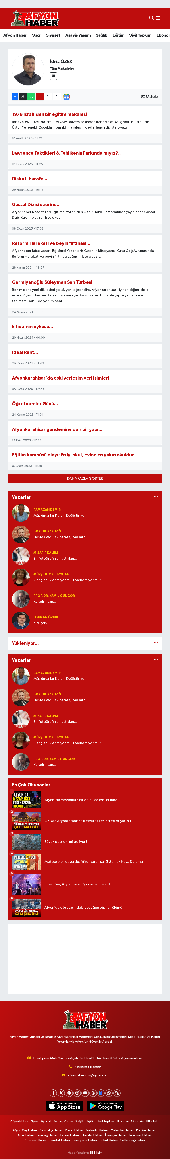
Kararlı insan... (44, 602)
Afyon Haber (15, 35)
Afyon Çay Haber (25, 1130)
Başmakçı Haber (51, 1130)
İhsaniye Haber (116, 1135)
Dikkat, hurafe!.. (29, 179)
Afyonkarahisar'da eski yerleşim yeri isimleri (60, 378)
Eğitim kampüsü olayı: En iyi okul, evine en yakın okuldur (73, 455)
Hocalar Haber (92, 1135)
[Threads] (93, 1093)
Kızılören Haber (36, 1140)
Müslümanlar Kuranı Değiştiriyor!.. (60, 516)
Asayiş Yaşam (78, 35)
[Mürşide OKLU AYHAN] (21, 577)
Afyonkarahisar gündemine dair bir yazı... (57, 429)
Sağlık (101, 35)
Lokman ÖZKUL (46, 617)
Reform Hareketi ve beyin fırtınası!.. (51, 243)
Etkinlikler (153, 1121)
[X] (61, 1093)
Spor (36, 35)
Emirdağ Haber (47, 1135)
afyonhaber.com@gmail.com (88, 1075)
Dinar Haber (25, 1135)
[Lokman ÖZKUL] (21, 620)
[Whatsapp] (109, 1093)
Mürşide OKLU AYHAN (51, 574)
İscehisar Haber (140, 1135)
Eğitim (118, 35)
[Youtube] (85, 1093)
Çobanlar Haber (122, 1130)
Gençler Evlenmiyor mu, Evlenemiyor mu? (67, 580)
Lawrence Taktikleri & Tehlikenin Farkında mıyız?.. (66, 153)
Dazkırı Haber (146, 1130)
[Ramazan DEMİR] (21, 513)
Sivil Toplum (140, 35)
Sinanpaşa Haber (85, 1140)
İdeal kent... (25, 352)
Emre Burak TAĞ (47, 531)
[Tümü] (156, 497)
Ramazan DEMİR (47, 510)
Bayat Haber (74, 1130)
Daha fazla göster (85, 479)
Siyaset (53, 35)
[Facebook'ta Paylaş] (15, 96)
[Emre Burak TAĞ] (21, 534)
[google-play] (105, 1106)
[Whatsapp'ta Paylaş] (31, 96)
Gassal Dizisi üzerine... (36, 204)
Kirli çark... (41, 623)
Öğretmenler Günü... (35, 403)
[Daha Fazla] (40, 96)
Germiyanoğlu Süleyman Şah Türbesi (52, 282)
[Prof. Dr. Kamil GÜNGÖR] (21, 599)
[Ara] (151, 18)
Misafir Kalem (45, 553)
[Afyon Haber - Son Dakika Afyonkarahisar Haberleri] (35, 18)
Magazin (137, 1121)
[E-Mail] (53, 76)
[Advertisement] (85, 959)
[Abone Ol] (66, 97)
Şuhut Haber (109, 1140)
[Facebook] (53, 1093)
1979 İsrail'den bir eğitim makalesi (49, 114)
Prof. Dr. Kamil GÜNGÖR (54, 596)
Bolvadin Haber (97, 1130)
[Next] (101, 1093)
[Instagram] (77, 1093)
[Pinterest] (69, 1093)
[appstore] (64, 1106)
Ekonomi (123, 1121)
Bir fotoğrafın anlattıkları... (55, 559)
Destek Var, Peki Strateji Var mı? (59, 537)
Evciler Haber (69, 1135)
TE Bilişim (95, 1152)
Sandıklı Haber (60, 1140)
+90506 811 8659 (88, 1066)
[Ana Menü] (158, 18)
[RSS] (117, 1093)
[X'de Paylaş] (23, 96)
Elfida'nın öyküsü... (32, 326)
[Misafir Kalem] (21, 556)
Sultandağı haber (132, 1140)
